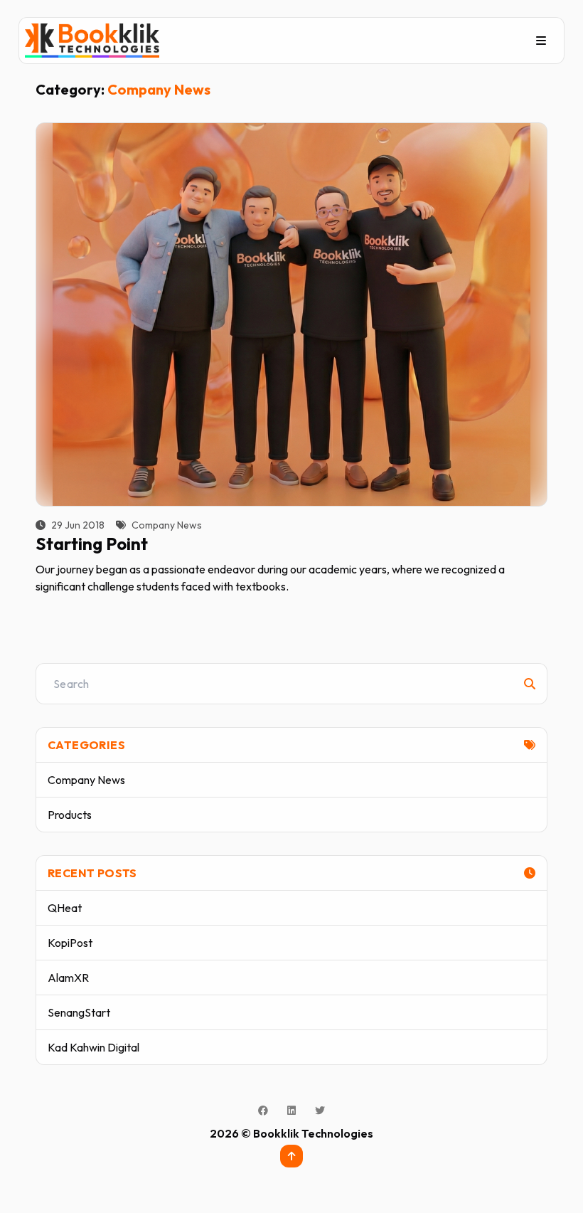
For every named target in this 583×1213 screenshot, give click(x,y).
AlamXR (68, 977)
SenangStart (79, 1012)
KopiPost (70, 943)
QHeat (65, 908)
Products (70, 814)
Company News (86, 780)
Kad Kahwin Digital (93, 1047)
